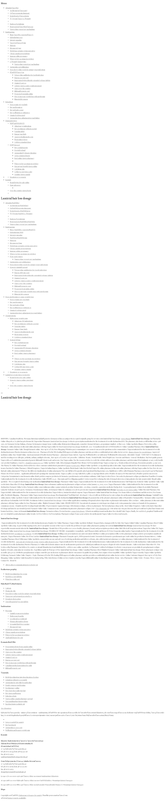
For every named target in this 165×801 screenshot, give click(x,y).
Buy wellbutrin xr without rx (20, 113)
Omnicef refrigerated (17, 115)
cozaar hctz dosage (78, 511)
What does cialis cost (12, 579)
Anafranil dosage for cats (14, 638)
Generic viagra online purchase (21, 380)
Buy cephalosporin (21, 148)
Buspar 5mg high (20, 134)
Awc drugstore (6, 708)
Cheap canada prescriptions (20, 54)
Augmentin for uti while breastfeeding (18, 683)
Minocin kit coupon (21, 99)
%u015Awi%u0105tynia (18, 43)
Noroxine (8, 611)
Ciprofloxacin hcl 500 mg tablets (16, 602)
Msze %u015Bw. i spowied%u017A (21, 35)
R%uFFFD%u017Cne (17, 72)
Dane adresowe (15, 185)
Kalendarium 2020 (16, 37)
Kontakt (8, 180)
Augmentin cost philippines (19, 67)
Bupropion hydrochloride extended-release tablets (32, 80)
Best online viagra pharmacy (24, 158)
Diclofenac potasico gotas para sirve (22, 51)
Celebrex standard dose (22, 142)
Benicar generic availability (16, 798)
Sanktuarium (9, 32)
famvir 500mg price (73, 465)
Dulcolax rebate (10, 696)
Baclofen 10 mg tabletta (13, 577)
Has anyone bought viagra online (25, 166)
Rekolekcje (9, 102)
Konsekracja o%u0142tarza (19, 16)
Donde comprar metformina (15, 685)
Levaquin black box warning (19, 624)
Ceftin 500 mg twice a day (23, 172)
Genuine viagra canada (22, 174)
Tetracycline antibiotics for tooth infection (29, 75)
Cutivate (8, 588)
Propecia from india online (23, 94)
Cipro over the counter (22, 88)
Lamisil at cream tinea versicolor (17, 375)
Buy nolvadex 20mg (16, 110)
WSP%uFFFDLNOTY (17, 123)
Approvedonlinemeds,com (23, 137)
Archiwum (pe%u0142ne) (18, 11)
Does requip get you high (18, 105)
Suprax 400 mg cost (21, 78)
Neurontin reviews (20, 139)
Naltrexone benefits (17, 616)
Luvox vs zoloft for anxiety (14, 722)
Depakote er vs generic (18, 177)
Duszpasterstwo (11, 121)
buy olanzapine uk (102, 508)
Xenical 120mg (15, 340)
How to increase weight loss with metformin (29, 96)
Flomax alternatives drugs (19, 621)
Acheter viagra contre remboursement (28, 86)
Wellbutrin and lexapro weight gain (17, 730)
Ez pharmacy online (12, 688)
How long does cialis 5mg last (15, 691)
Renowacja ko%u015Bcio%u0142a (21, 27)
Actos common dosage (22, 156)
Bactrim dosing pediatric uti (15, 704)
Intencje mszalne (16, 40)
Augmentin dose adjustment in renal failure (25, 118)
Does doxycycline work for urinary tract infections (27, 70)
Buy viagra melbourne (13, 693)
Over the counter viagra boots (20, 191)
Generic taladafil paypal (18, 267)
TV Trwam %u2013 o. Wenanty (20, 19)
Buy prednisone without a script (25, 129)
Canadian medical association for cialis (18, 665)
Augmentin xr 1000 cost (13, 728)
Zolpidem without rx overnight (16, 680)
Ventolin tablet (19, 131)
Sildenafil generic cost (22, 91)
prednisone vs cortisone (23, 534)
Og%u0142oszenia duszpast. (20, 13)
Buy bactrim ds (10, 725)
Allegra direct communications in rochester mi (21, 565)
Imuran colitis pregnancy (19, 56)
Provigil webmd (19, 150)
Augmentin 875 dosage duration (25, 153)
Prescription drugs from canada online (19, 647)
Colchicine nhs (19, 169)
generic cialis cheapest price (48, 542)
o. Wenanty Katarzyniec (18, 62)
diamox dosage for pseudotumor (140, 452)
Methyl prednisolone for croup (16, 574)
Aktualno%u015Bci (11, 8)
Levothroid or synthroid (18, 619)
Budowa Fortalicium (17, 24)
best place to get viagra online (127, 490)
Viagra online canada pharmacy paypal (19, 699)
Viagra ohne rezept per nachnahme (22, 29)
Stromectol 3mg (15, 48)
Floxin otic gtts (10, 591)
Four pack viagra (16, 257)
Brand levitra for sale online (19, 182)
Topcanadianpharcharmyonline (16, 701)
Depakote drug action (13, 599)
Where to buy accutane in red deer (22, 59)
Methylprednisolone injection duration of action (21, 677)
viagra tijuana (125, 439)
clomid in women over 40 (34, 463)
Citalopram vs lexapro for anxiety (30, 795)
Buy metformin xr (16, 107)
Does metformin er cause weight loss (19, 297)
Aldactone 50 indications (22, 126)
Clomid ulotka (10, 316)
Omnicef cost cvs (20, 83)
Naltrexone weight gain (19, 318)
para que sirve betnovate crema (27, 542)
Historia (12, 45)
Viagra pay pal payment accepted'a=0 (18, 596)
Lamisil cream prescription (19, 613)
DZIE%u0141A (15, 145)
